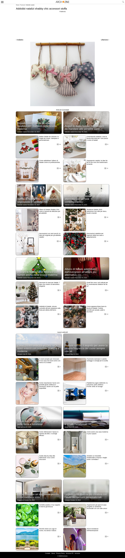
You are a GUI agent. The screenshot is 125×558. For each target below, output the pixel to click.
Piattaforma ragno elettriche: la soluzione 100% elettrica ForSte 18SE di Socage (97, 384)
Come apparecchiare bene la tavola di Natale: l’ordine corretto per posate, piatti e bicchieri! (96, 309)
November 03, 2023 (81, 277)
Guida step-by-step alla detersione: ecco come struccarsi (47, 457)
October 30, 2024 (29, 500)
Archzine (77, 553)
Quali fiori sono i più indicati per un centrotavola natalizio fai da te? (97, 284)
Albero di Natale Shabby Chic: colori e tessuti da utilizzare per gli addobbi (49, 211)
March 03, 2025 (73, 427)
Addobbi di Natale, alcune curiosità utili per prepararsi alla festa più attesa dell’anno (49, 308)
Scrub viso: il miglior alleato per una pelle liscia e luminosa (37, 423)
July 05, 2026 (27, 354)
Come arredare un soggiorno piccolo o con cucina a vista (38, 496)
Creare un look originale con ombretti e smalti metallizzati (86, 423)
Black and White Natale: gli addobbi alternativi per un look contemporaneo (85, 199)
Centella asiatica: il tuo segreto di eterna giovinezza (49, 506)
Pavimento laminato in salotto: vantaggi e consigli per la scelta (97, 360)
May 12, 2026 (74, 354)
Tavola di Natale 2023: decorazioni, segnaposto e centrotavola (37, 200)
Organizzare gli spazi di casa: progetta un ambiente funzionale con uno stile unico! (97, 506)
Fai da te (22, 5)
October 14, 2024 (75, 500)
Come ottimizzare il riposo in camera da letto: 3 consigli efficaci (48, 433)
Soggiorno (20, 500)
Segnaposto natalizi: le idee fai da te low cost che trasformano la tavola (97, 162)
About (53, 553)
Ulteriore (104, 40)
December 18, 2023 (34, 132)
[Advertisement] (62, 24)
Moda (66, 427)
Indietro (20, 40)
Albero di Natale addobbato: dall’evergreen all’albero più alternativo (81, 272)
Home (17, 5)
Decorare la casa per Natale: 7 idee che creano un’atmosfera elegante (49, 284)
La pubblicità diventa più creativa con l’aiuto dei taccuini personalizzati (86, 496)
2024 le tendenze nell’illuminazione (92, 529)
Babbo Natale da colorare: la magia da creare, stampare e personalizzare (49, 138)
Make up (19, 427)
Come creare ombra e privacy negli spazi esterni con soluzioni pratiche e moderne (38, 348)
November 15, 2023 (34, 204)
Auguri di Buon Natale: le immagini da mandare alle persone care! (84, 127)
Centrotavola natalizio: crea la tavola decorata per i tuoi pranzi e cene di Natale (97, 138)
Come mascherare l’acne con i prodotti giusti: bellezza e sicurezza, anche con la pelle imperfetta (49, 385)
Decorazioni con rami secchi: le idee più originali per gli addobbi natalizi (50, 235)
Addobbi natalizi (30, 5)
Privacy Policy (60, 553)
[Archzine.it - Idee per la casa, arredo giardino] (62, 2)
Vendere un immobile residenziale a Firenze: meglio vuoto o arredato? (97, 457)
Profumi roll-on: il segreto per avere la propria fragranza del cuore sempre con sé (86, 348)
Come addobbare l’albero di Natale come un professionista (49, 161)
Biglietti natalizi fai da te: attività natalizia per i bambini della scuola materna (37, 126)
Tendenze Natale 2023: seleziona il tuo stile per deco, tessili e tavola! (97, 211)
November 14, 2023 (81, 204)
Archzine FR (69, 553)
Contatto (47, 553)
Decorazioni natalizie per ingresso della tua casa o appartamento (95, 235)
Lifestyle (19, 354)
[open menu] (2, 2)
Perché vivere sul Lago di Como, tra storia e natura (47, 529)
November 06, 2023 (34, 277)
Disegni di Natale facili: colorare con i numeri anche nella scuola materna (38, 273)
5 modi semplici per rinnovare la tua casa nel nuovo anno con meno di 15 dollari (49, 360)
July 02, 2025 (27, 427)
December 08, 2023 (81, 132)
